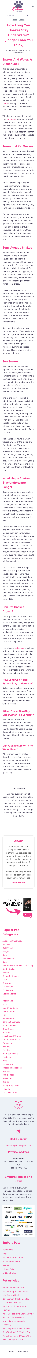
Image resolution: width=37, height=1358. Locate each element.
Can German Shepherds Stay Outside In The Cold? (15, 1301)
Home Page (7, 1250)
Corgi (5, 997)
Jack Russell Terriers (11, 1036)
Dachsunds (7, 1001)
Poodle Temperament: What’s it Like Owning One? (16, 1293)
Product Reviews (10, 1054)
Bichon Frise (8, 958)
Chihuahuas (7, 987)
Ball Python (7, 948)
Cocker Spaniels (9, 994)
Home (15, 20)
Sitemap (6, 1265)
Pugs (4, 1061)
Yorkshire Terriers (10, 1092)
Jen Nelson (13, 50)
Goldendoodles (9, 1025)
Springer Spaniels (10, 1085)
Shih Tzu (6, 1071)
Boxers (5, 972)
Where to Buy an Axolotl (13, 1287)
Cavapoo (6, 983)
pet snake (11, 119)
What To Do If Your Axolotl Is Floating (15, 1308)
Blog (4, 1253)
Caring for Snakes (10, 976)
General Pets (8, 1018)
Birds (4, 962)
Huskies (6, 1032)
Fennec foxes (8, 1011)
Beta (4, 955)
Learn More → (18, 882)
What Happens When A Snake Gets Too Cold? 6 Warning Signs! (17, 1330)
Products (6, 1057)
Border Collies (8, 969)
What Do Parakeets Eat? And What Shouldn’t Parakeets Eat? (18, 1316)
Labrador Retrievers (11, 1039)
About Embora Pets (11, 1261)
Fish (4, 1015)
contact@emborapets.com (18, 1145)
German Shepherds (11, 1022)
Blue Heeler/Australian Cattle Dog (18, 965)
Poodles (6, 1050)
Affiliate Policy (9, 1273)
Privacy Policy (9, 1269)
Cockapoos (7, 990)
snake (5, 103)
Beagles (6, 951)
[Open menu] (33, 6)
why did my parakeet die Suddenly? (13, 1323)
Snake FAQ (7, 1078)
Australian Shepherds (12, 941)
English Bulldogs (10, 1008)
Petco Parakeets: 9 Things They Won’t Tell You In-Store (17, 1338)
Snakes (21, 20)
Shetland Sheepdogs (12, 1068)
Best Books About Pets (12, 1257)
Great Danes (8, 1029)
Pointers (6, 1047)
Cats (4, 979)
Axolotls (6, 944)
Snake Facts (8, 1075)
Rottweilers (7, 1064)
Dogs (4, 1004)
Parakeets (7, 1043)
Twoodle (6, 1089)
